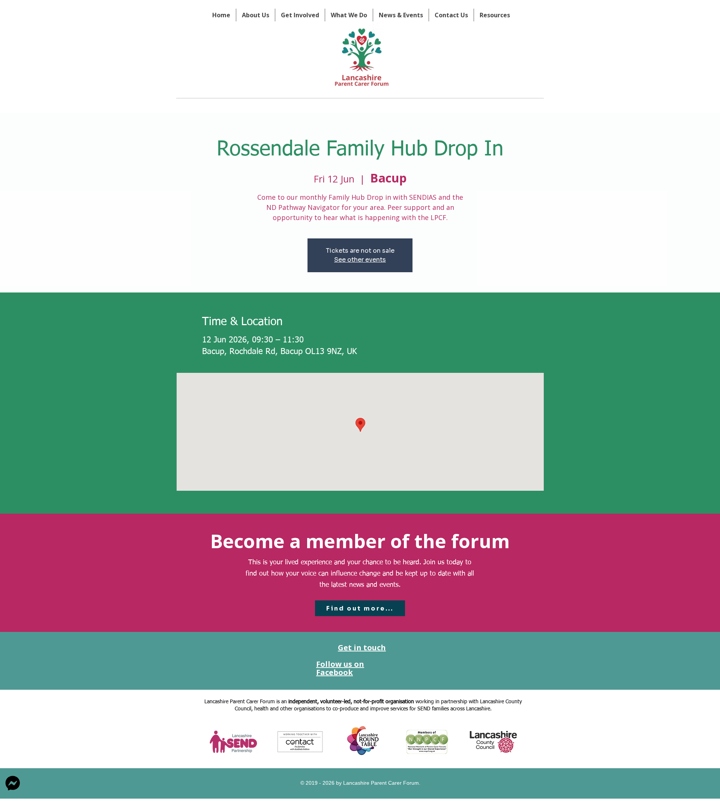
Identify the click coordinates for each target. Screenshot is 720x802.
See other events (360, 260)
